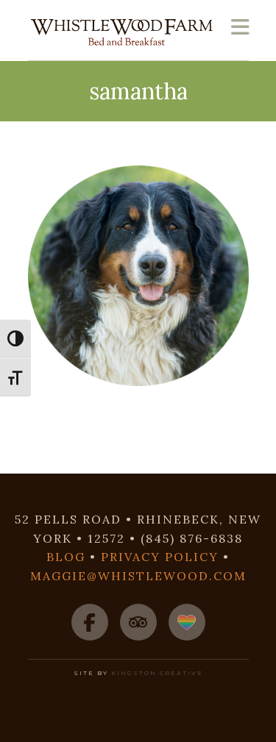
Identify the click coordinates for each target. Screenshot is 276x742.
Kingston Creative (157, 673)
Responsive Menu (240, 27)
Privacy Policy (160, 556)
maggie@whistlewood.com (138, 575)
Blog (65, 556)
